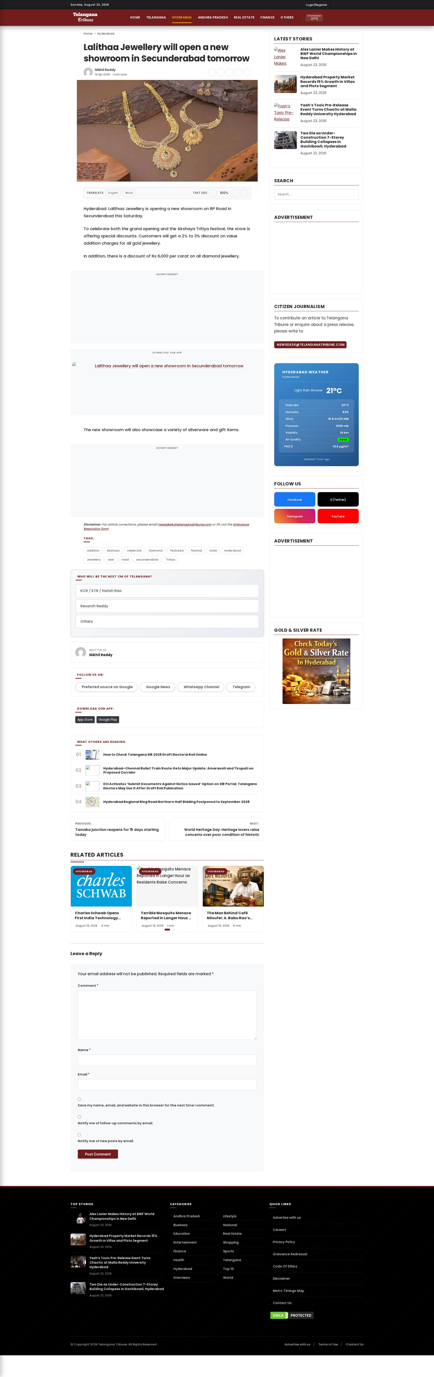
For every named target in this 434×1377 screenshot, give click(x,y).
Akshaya (113, 550)
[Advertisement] (167, 310)
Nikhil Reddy (105, 70)
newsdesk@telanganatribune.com (184, 524)
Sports (228, 1251)
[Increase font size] (235, 192)
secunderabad (147, 559)
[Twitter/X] (353, 4)
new (111, 559)
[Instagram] (346, 4)
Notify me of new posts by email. (106, 1141)
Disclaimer (281, 1278)
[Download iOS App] (330, 17)
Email (84, 1074)
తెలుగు (129, 193)
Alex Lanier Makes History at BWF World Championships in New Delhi (328, 54)
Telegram (241, 687)
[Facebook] (340, 4)
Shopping (231, 1242)
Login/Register (316, 5)
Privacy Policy (284, 1242)
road (125, 559)
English (113, 193)
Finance (267, 17)
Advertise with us (287, 1217)
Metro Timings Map (288, 1290)
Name (84, 1050)
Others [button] (287, 17)
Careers (279, 1229)
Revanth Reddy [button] (94, 606)
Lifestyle (229, 1216)
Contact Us (282, 1303)
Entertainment (185, 1242)
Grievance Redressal (290, 1254)
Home (135, 17)
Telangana (156, 17)
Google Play (108, 719)
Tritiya (170, 559)
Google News (158, 687)
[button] (257, 898)
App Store (85, 719)
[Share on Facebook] (212, 72)
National (230, 1225)
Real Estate (244, 17)
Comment (88, 985)
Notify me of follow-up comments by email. (115, 1123)
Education (181, 1233)
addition (93, 550)
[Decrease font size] (213, 192)
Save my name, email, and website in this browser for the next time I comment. (146, 1105)
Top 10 (228, 1269)
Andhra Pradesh (213, 17)
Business (180, 1225)
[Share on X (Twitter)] (221, 72)
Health (178, 1260)
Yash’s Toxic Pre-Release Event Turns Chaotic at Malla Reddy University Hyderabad (328, 109)
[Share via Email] (247, 72)
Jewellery (94, 559)
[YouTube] (360, 4)
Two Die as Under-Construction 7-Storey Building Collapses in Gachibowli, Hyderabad (323, 140)
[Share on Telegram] (229, 72)
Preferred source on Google (107, 687)
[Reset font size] (244, 192)
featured (177, 550)
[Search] (349, 17)
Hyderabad (182, 17)
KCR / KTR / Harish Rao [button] (101, 590)
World (228, 1277)
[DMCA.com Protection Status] (316, 1315)
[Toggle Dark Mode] (359, 17)
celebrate (134, 550)
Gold (213, 550)
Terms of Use (328, 1344)
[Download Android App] (339, 17)
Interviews (181, 1277)
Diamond (156, 550)
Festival (196, 550)
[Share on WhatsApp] (238, 72)
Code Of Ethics (285, 1266)
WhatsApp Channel (201, 687)
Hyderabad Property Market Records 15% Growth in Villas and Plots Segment (327, 81)
